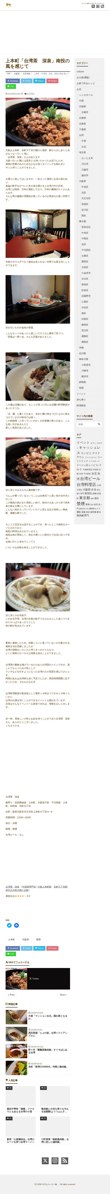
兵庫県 (82, 118)
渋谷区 (84, 307)
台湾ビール (90, 478)
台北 (83, 146)
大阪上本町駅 (44, 887)
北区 (83, 192)
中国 (81, 101)
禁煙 (38, 939)
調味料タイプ (94, 509)
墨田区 (84, 261)
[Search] (99, 424)
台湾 (81, 135)
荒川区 (84, 330)
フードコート (91, 457)
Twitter (28, 81)
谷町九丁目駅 (60, 887)
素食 (88, 504)
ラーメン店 (82, 465)
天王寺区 (31, 94)
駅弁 (99, 512)
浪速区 (84, 204)
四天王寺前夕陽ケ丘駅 (17, 890)
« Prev (11, 995)
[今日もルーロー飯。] (9, 5)
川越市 (84, 169)
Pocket (53, 81)
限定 (88, 512)
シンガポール (86, 95)
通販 (79, 512)
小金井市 (86, 273)
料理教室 (81, 405)
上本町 (11, 939)
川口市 (84, 164)
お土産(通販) (83, 77)
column (80, 71)
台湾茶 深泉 (12, 887)
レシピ (92, 465)
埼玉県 (82, 152)
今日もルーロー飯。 (50, 1184)
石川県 (82, 353)
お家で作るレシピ (86, 83)
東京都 (82, 221)
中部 (83, 141)
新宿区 (84, 284)
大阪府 (25, 939)
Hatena (40, 81)
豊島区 (84, 342)
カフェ (93, 443)
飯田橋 (93, 512)
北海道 (82, 123)
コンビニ (86, 453)
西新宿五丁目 (84, 509)
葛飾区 (84, 336)
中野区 (84, 238)
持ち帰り (81, 399)
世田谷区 (86, 227)
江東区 (84, 302)
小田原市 (86, 365)
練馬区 (84, 324)
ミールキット (94, 461)
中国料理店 (87, 470)
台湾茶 (99, 485)
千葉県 (82, 129)
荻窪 (96, 505)
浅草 (92, 498)
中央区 (84, 187)
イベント (81, 394)
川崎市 (84, 370)
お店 (79, 89)
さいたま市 (87, 158)
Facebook (13, 81)
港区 (83, 313)
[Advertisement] (55, 32)
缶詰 (92, 504)
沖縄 (81, 347)
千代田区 (86, 250)
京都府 (82, 106)
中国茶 (95, 470)
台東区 (84, 256)
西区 (83, 215)
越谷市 (84, 175)
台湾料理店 (86, 484)
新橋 (95, 493)
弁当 (93, 489)
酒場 (83, 512)
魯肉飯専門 (83, 515)
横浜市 (84, 376)
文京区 (84, 279)
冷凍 (81, 474)
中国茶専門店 (29, 887)
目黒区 (84, 319)
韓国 (81, 388)
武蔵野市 (86, 296)
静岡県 (82, 382)
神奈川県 (83, 359)
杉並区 (84, 290)
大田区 (84, 267)
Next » (63, 995)
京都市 (84, 112)
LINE (11, 86)
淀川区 (84, 210)
